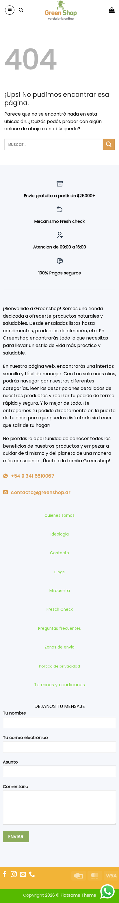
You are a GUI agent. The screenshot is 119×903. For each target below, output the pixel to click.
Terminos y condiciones (59, 685)
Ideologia (60, 534)
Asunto (10, 762)
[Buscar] (21, 10)
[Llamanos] (32, 874)
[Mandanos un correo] (23, 874)
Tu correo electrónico (25, 737)
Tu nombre (14, 713)
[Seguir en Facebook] (4, 874)
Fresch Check (60, 609)
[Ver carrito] (112, 10)
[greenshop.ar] (61, 10)
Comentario (15, 786)
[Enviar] (109, 144)
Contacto (59, 553)
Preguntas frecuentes (59, 628)
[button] (9, 10)
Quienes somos (59, 515)
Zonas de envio (59, 647)
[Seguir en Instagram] (14, 874)
